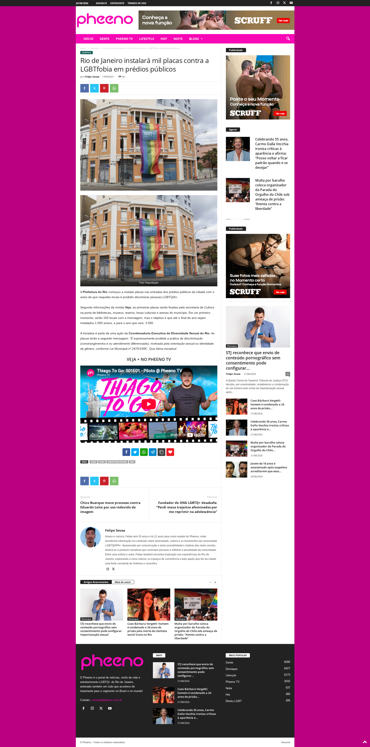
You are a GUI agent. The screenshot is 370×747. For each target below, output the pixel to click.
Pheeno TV (233, 681)
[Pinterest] (104, 88)
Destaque (86, 618)
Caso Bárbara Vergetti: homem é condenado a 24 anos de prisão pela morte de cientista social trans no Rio (148, 629)
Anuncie (101, 3)
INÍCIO (88, 39)
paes (102, 461)
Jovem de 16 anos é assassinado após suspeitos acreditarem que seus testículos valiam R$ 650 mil (271, 192)
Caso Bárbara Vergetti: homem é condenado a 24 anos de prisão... (267, 404)
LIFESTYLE (146, 39)
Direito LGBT (234, 701)
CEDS (93, 461)
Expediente (117, 3)
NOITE (178, 39)
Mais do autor (123, 582)
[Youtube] (291, 3)
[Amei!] (170, 452)
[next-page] (215, 582)
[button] (288, 38)
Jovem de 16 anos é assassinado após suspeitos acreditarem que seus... (269, 467)
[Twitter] (284, 3)
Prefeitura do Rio (117, 461)
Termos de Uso (137, 3)
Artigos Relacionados (96, 582)
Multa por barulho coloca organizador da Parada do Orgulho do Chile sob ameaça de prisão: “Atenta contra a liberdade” (196, 631)
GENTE (104, 39)
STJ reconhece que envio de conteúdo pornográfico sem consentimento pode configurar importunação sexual (101, 629)
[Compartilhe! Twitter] (135, 452)
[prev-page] (210, 582)
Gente (229, 662)
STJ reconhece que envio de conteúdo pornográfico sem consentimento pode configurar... (253, 360)
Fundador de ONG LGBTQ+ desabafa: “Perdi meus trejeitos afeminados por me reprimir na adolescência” (186, 507)
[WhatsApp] (114, 88)
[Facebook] (271, 3)
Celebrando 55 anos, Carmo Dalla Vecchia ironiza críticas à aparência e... (270, 425)
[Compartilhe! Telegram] (153, 452)
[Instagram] (277, 3)
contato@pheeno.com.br (106, 700)
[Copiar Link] (161, 452)
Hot (228, 694)
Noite (229, 688)
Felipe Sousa (92, 76)
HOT (164, 39)
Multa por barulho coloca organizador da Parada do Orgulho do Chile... (268, 446)
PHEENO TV (124, 39)
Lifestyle (94, 48)
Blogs (194, 39)
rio (132, 461)
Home (83, 48)
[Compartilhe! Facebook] (126, 452)
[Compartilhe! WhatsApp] (144, 452)
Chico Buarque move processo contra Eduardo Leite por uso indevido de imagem (110, 507)
